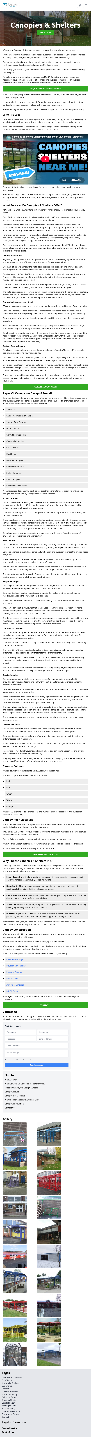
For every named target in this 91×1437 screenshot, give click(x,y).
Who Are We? (11, 1079)
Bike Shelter (7, 1380)
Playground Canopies (16, 965)
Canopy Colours (12, 1091)
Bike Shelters (12, 978)
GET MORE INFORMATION (45, 854)
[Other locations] (79, 5)
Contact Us (10, 1107)
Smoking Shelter (9, 1400)
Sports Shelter (8, 1403)
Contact (5, 1417)
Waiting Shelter (9, 1405)
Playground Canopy (11, 1414)
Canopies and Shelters (12, 1377)
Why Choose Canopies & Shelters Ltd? (22, 1099)
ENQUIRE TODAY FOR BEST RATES (45, 88)
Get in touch (45, 32)
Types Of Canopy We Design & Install (21, 1087)
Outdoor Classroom (11, 1411)
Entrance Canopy (9, 1394)
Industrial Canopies (15, 985)
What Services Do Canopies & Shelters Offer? (25, 1083)
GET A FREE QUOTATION (45, 387)
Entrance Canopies (14, 972)
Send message (36, 1065)
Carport (5, 1388)
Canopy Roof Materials (15, 1095)
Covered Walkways (14, 959)
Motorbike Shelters (10, 1383)
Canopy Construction (14, 1103)
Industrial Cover (9, 1397)
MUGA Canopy (12, 991)
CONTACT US (45, 1005)
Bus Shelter (7, 1386)
